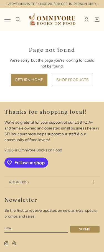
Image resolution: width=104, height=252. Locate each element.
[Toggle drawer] (7, 19)
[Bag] (97, 19)
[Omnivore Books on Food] (52, 19)
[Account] (86, 19)
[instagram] (6, 243)
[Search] (18, 19)
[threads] (14, 243)
